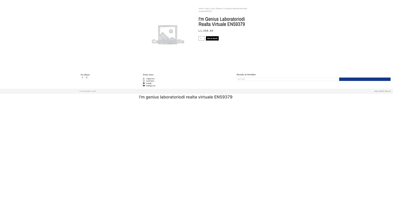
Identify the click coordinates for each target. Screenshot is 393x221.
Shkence (219, 8)
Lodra (207, 8)
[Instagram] (87, 77)
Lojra (213, 8)
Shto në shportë (212, 38)
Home (201, 8)
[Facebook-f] (82, 77)
